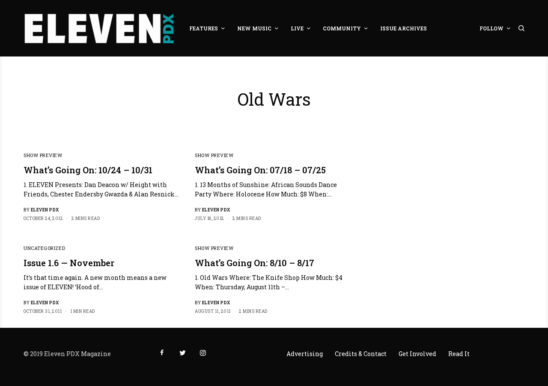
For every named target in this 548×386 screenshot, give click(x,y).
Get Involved (417, 354)
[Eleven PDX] (99, 28)
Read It (459, 354)
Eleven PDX (45, 210)
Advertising (304, 354)
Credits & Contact (361, 354)
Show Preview (43, 155)
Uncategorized (44, 248)
